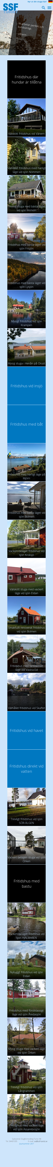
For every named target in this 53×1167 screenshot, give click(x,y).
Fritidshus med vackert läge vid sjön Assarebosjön (27, 1127)
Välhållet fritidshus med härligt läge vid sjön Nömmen (26, 170)
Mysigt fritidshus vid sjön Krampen (26, 323)
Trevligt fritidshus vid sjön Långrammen (26, 1089)
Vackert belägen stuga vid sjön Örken (27, 859)
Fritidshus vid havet (26, 730)
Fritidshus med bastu (26, 883)
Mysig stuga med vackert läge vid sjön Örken (26, 1050)
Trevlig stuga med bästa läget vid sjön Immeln (26, 208)
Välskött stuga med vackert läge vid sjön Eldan (26, 591)
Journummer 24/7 (26, 1143)
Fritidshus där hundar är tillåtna (26, 79)
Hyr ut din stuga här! (37, 1)
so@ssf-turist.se (40, 1141)
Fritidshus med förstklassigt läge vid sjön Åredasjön (26, 1012)
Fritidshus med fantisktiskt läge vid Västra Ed (26, 668)
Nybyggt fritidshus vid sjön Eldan (26, 974)
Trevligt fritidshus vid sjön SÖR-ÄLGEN (26, 821)
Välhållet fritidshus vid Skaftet (26, 708)
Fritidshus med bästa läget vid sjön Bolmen (26, 514)
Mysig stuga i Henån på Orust (26, 363)
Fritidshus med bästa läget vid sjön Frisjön (26, 246)
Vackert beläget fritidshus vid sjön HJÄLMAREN (26, 936)
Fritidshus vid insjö (26, 385)
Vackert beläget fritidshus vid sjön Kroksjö (26, 553)
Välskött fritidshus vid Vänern (26, 133)
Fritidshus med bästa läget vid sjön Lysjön (26, 285)
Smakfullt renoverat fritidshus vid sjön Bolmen (26, 629)
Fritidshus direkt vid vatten (26, 768)
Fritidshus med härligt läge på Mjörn (26, 476)
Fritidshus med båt (26, 424)
